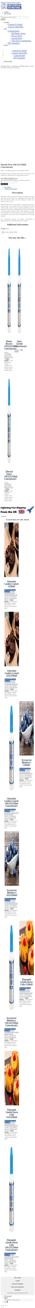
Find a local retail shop (17, 1287)
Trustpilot (3, 516)
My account (7, 13)
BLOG (6, 45)
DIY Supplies (14, 43)
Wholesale (17, 1290)
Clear (16, 178)
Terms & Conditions (17, 1283)
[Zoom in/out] (1, 1305)
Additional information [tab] (10, 189)
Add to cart (4, 184)
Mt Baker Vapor (18, 33)
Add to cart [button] (19, 350)
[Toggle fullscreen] (3, 1305)
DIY (5, 29)
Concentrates (13, 31)
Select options (6, 359)
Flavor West (16, 36)
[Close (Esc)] (7, 1305)
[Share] (5, 1305)
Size (2, 178)
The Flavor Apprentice (21, 41)
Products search (7, 17)
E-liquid (6, 22)
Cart (6, 1301)
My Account (7, 1296)
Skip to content (15, 2)
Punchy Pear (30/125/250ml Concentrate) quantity (15, 180)
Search (6, 1297)
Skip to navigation (6, 2)
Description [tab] (7, 187)
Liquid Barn (16, 38)
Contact (6, 12)
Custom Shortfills (15, 27)
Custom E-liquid (15, 24)
